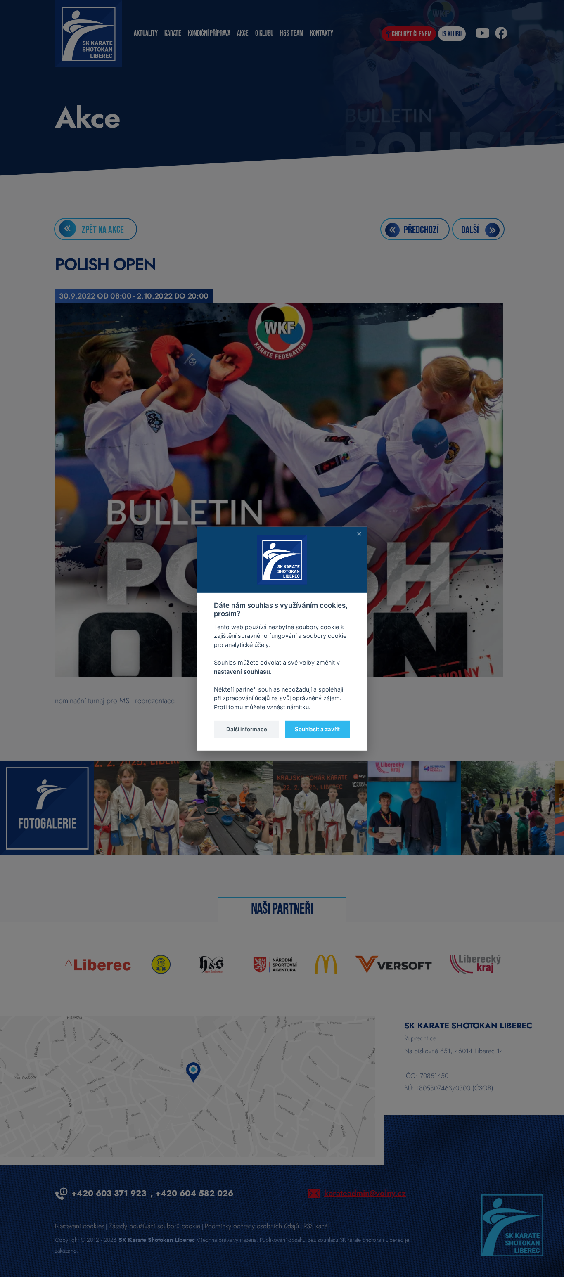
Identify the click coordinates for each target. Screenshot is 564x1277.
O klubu (264, 33)
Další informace (246, 729)
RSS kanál (316, 1226)
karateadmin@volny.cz (365, 1193)
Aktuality (146, 33)
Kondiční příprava (209, 33)
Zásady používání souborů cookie (154, 1226)
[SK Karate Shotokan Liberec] (512, 1224)
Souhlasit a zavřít (317, 729)
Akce (243, 33)
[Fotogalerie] (47, 807)
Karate (172, 33)
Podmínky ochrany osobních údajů (252, 1226)
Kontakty (321, 33)
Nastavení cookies (79, 1226)
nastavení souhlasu (242, 671)
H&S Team (291, 33)
